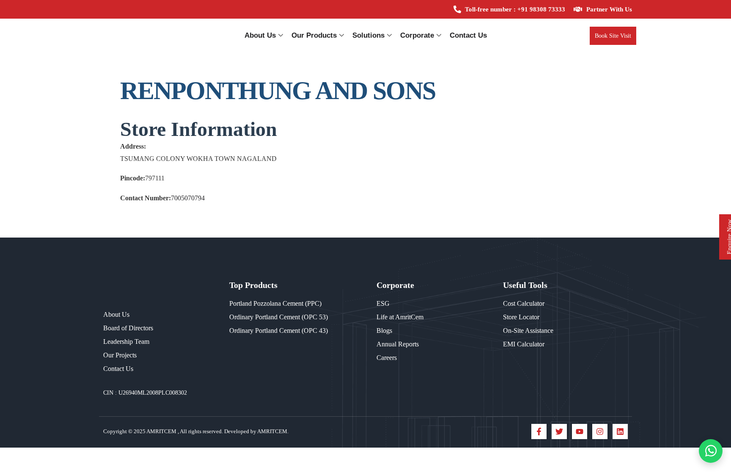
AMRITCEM (162, 431)
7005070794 (188, 198)
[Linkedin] (620, 431)
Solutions (368, 35)
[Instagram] (599, 431)
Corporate (417, 35)
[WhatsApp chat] (711, 451)
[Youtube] (579, 431)
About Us (260, 35)
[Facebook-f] (539, 431)
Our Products (314, 35)
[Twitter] (559, 431)
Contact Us (468, 35)
